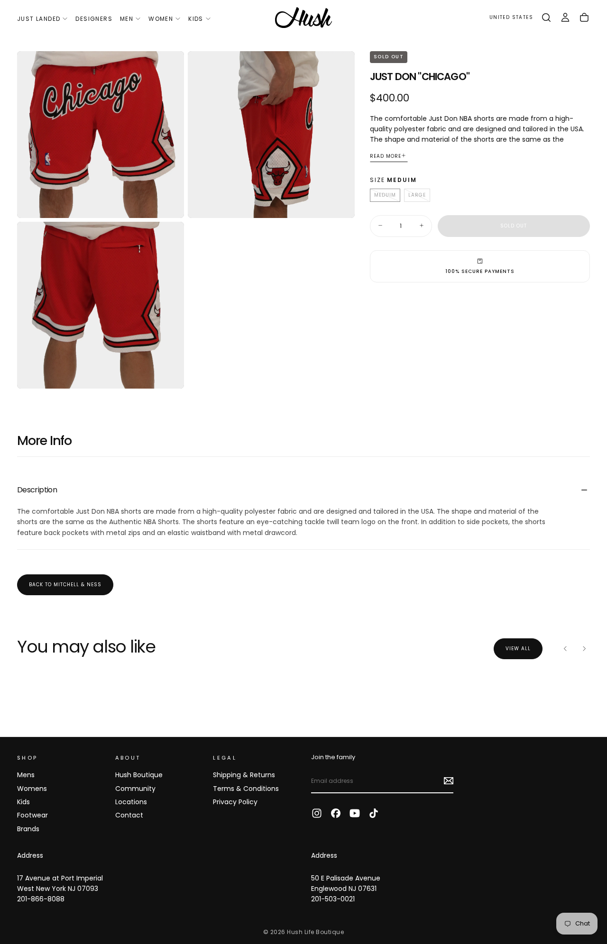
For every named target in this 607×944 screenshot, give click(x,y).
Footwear (32, 815)
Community (135, 788)
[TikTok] (373, 813)
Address (30, 855)
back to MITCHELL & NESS (65, 584)
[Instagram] (316, 813)
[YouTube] (354, 813)
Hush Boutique (139, 775)
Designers (93, 19)
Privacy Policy (235, 802)
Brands (28, 829)
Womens (32, 788)
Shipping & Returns (244, 775)
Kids (195, 19)
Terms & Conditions (246, 788)
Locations (131, 802)
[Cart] (584, 17)
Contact (129, 815)
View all (518, 648)
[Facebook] (335, 813)
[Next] (584, 648)
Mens (26, 775)
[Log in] (565, 17)
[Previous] (565, 648)
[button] (511, 18)
